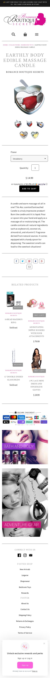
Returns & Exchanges (25, 621)
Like (16, 261)
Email (29, 267)
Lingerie (25, 575)
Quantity (24, 168)
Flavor (14, 152)
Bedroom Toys (27, 45)
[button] (29, 184)
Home (5, 45)
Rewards (25, 593)
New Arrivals (25, 569)
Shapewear (25, 581)
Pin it (29, 261)
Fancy (35, 261)
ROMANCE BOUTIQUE (36, 377)
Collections (14, 45)
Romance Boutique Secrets (25, 71)
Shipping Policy (25, 615)
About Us (25, 603)
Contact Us (25, 609)
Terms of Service (25, 633)
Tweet (22, 261)
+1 (41, 261)
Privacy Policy (25, 627)
